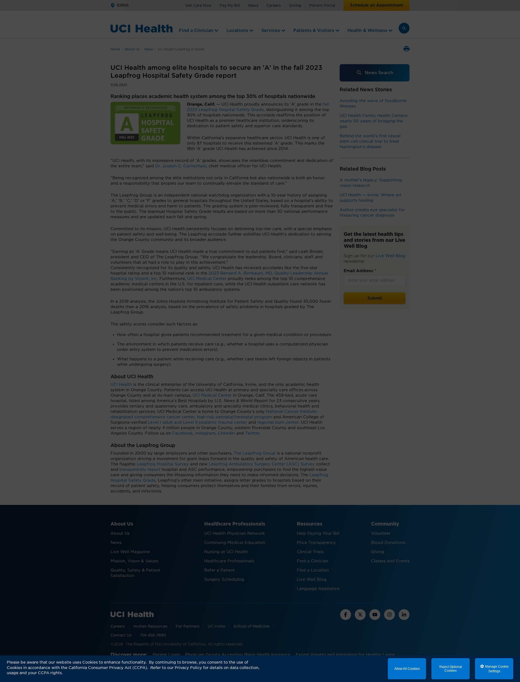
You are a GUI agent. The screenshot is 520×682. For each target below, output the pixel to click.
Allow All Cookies (407, 669)
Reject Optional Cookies (450, 669)
